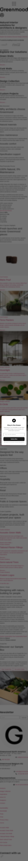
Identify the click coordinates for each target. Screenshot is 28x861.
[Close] (23, 418)
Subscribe (14, 439)
